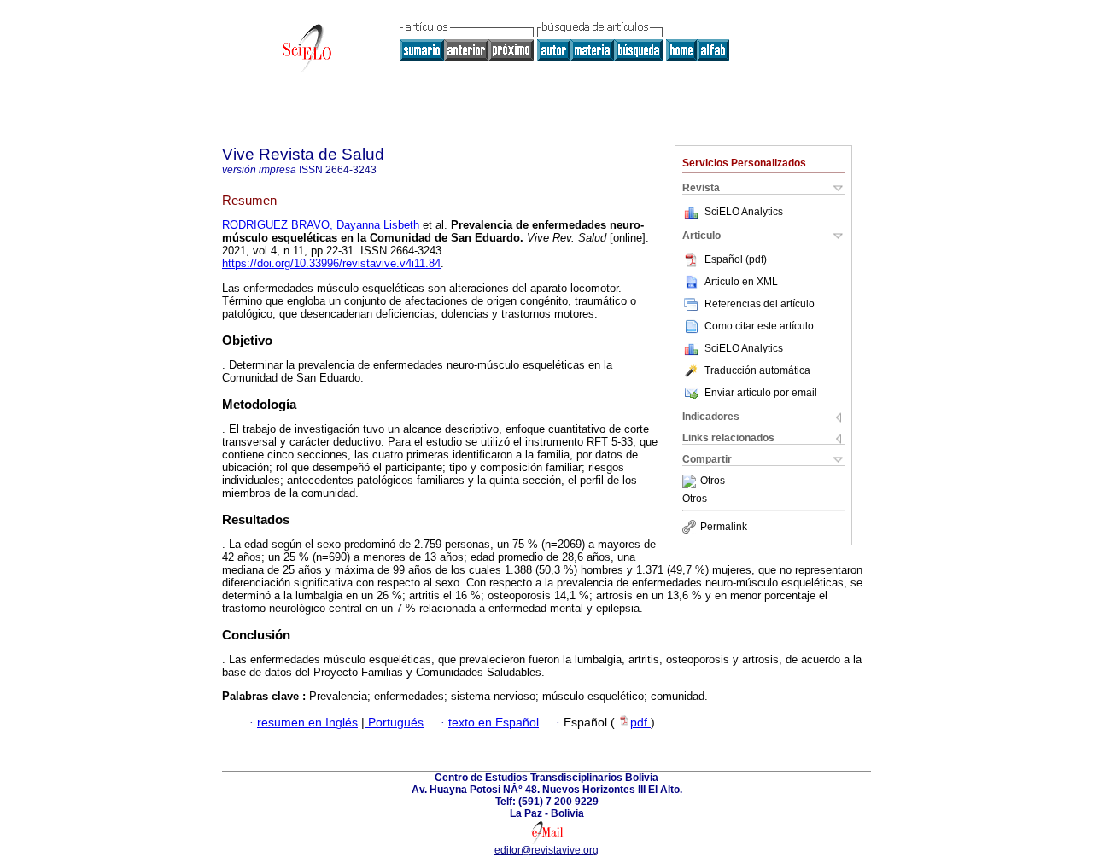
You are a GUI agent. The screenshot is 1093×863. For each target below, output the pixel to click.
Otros (712, 481)
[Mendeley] (691, 481)
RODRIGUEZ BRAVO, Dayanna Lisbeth (320, 225)
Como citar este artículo (759, 326)
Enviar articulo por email (760, 393)
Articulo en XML (741, 282)
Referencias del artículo (759, 304)
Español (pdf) (735, 259)
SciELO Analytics (743, 212)
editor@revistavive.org (546, 850)
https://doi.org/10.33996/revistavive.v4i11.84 (331, 263)
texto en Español (493, 722)
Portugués (394, 722)
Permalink (723, 527)
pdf (640, 722)
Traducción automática (757, 370)
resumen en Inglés (307, 722)
